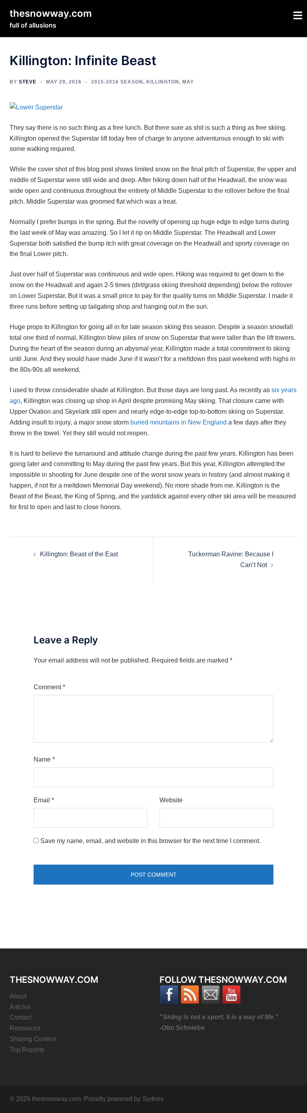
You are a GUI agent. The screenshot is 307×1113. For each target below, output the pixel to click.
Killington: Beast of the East (79, 554)
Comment (49, 687)
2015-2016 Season (117, 82)
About (18, 996)
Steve (27, 82)
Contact (21, 1017)
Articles (20, 1007)
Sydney (153, 1098)
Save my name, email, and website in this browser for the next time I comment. (150, 840)
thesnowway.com (51, 13)
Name (44, 759)
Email (44, 800)
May (188, 82)
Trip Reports (27, 1049)
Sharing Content (33, 1039)
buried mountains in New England (178, 422)
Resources (25, 1028)
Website (171, 800)
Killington (162, 82)
